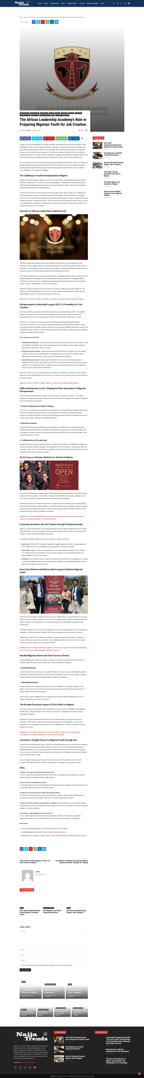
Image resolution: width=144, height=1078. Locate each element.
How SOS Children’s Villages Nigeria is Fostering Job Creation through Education (53, 383)
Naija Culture (78, 113)
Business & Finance (29, 17)
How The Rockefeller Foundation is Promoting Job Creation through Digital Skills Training (55, 299)
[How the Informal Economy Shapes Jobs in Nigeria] (77, 901)
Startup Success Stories (45, 115)
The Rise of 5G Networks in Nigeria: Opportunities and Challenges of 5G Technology (116, 1061)
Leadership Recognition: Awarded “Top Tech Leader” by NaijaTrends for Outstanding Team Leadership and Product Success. (118, 1040)
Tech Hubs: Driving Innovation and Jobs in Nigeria (112, 174)
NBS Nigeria (83, 835)
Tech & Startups (59, 115)
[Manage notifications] (139, 1073)
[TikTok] (121, 3)
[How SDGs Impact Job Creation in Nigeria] (45, 1008)
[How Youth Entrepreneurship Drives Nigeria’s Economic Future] (30, 901)
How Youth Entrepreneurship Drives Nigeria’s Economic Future (30, 912)
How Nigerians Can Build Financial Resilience (52, 911)
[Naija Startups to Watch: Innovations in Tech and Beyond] (99, 1051)
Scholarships (64, 113)
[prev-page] (21, 918)
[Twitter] (125, 3)
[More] (82, 138)
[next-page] (24, 918)
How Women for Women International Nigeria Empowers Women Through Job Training (72, 862)
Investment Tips (44, 113)
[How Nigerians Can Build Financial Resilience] (53, 901)
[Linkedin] (52, 22)
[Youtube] (128, 3)
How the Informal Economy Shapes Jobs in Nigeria (76, 911)
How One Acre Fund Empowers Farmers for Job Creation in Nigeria (35, 862)
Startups (67, 115)
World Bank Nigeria (59, 832)
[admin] (27, 875)
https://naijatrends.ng (40, 874)
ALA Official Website (61, 828)
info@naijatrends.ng (29, 1062)
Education (57, 113)
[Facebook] (113, 3)
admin (29, 130)
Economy (51, 113)
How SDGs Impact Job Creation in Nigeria (112, 183)
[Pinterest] (43, 22)
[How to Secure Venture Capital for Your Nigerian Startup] (97, 193)
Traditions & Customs (25, 115)
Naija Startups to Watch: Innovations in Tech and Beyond (117, 1050)
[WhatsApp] (47, 22)
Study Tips (71, 113)
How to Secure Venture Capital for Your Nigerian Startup (113, 193)
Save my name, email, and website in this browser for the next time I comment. (47, 965)
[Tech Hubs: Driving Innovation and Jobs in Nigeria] (28, 1008)
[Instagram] (117, 3)
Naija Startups (35, 115)
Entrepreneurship (35, 113)
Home (21, 17)
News (53, 115)
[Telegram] (56, 22)
